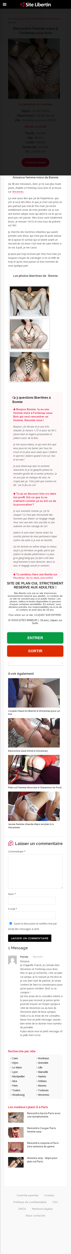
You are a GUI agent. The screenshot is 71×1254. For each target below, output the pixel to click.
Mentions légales (42, 1208)
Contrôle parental (27, 1195)
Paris (15, 1085)
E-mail (12, 909)
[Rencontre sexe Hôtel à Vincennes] (34, 732)
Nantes (41, 1076)
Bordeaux (43, 1058)
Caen (15, 1058)
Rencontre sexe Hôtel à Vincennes (28, 750)
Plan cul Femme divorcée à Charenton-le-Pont (35, 787)
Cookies (49, 1195)
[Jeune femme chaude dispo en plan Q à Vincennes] (34, 806)
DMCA (22, 1208)
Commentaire (17, 851)
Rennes (41, 1085)
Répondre (38, 956)
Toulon (16, 1090)
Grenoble (42, 1062)
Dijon (15, 1062)
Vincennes (17, 191)
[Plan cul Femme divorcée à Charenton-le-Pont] (34, 769)
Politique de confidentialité (30, 1202)
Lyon (15, 1072)
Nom (12, 894)
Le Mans (17, 1067)
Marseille (42, 1072)
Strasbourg (18, 1094)
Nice (14, 1081)
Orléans (42, 1081)
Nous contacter (35, 1215)
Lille (39, 1067)
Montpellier (18, 1076)
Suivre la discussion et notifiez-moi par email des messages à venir (32, 926)
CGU (55, 1202)
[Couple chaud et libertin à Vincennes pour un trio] (34, 692)
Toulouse (43, 1090)
